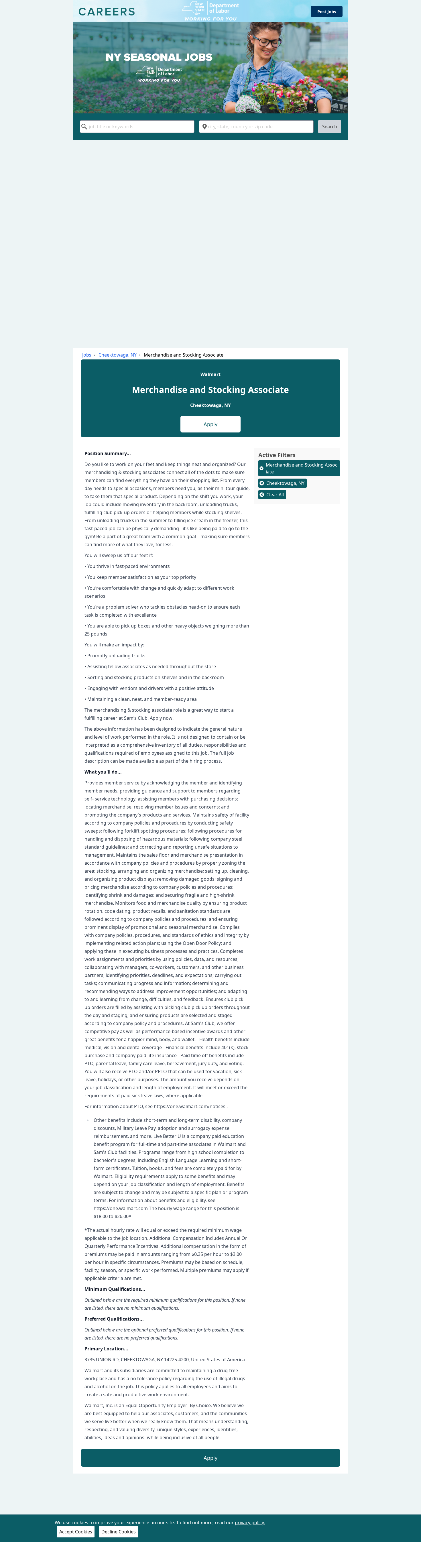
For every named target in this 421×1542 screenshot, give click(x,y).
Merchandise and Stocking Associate (183, 355)
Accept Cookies (75, 1532)
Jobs (86, 355)
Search (329, 126)
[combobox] (137, 126)
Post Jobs (326, 11)
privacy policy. (250, 1522)
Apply (210, 424)
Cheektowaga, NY (118, 355)
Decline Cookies (118, 1532)
